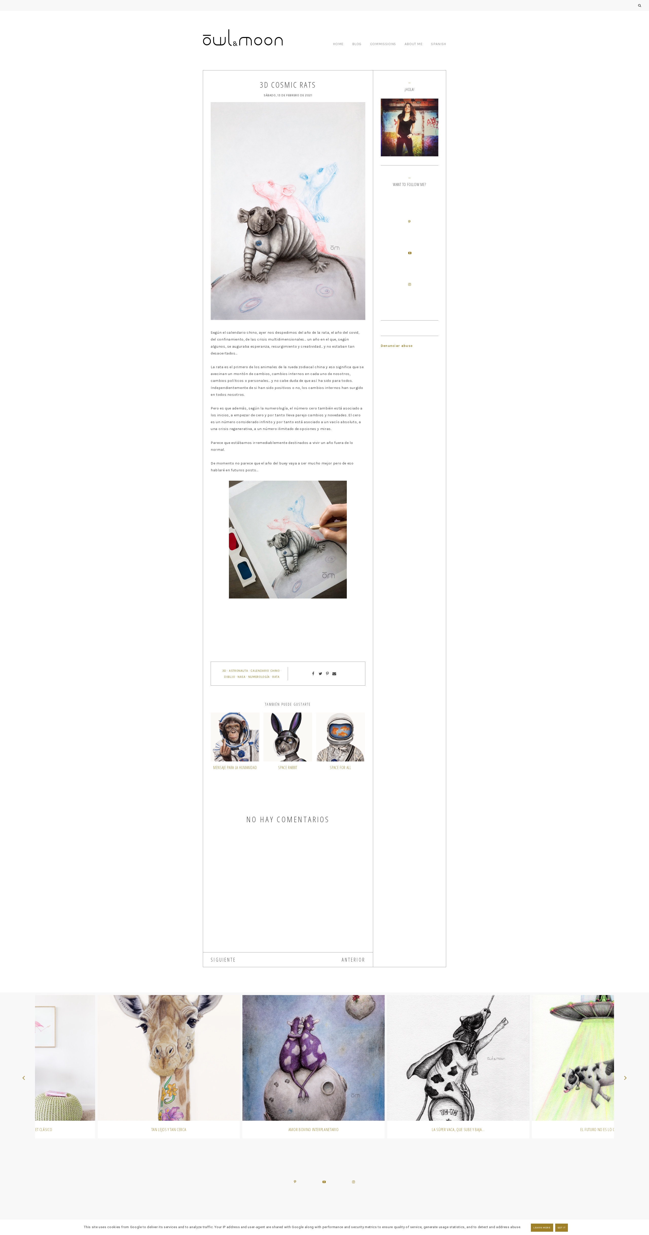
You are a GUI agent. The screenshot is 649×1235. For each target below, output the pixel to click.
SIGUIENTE (223, 959)
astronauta (238, 670)
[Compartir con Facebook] (313, 673)
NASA (242, 677)
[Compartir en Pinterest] (327, 673)
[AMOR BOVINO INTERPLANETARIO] (252, 1058)
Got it (562, 1227)
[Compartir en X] (320, 673)
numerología (259, 677)
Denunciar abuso (397, 346)
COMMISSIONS (383, 44)
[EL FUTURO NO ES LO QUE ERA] (542, 1058)
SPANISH (438, 44)
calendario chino (265, 670)
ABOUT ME (414, 44)
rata (276, 677)
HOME (338, 44)
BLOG (357, 44)
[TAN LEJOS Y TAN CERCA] (107, 1058)
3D (224, 670)
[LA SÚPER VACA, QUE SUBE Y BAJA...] (397, 1058)
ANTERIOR (353, 959)
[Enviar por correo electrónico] (334, 673)
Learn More (542, 1227)
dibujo (229, 677)
